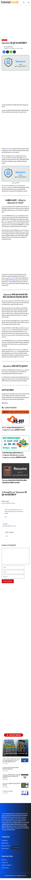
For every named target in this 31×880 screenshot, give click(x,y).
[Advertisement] (15, 864)
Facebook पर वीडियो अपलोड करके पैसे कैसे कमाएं (11, 784)
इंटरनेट (7, 148)
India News (5, 840)
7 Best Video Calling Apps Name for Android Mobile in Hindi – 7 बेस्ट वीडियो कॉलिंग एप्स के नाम (11, 760)
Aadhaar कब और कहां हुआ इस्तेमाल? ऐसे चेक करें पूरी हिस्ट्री (11, 768)
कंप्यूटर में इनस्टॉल (12, 278)
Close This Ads (15, 847)
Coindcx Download (8, 791)
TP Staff (5, 524)
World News (5, 843)
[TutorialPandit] (10, 2)
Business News (6, 845)
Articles (4, 40)
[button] (23, 2)
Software (9, 329)
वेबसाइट (3, 313)
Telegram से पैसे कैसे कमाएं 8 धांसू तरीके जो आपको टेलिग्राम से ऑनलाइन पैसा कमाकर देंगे (11, 776)
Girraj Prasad (9, 46)
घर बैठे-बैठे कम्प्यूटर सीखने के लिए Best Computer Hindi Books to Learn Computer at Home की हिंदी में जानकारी (14, 455)
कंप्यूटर (14, 156)
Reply (5, 517)
